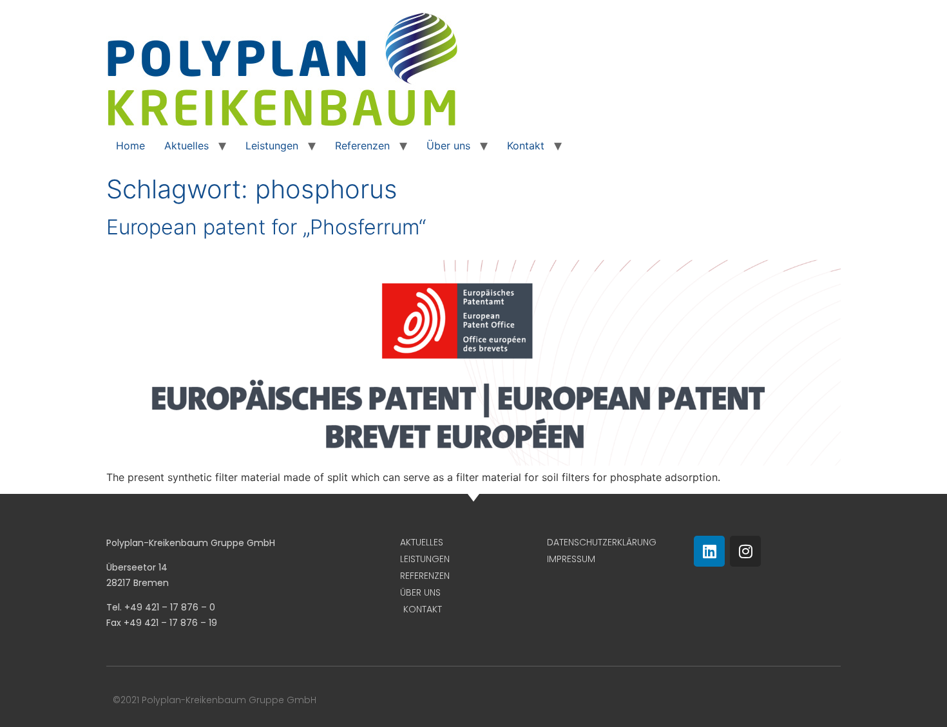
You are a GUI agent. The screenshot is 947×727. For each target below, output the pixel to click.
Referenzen (362, 145)
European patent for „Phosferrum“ (266, 227)
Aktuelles (186, 145)
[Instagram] (745, 551)
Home (130, 145)
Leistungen (271, 145)
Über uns (448, 145)
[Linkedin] (709, 551)
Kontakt (525, 145)
